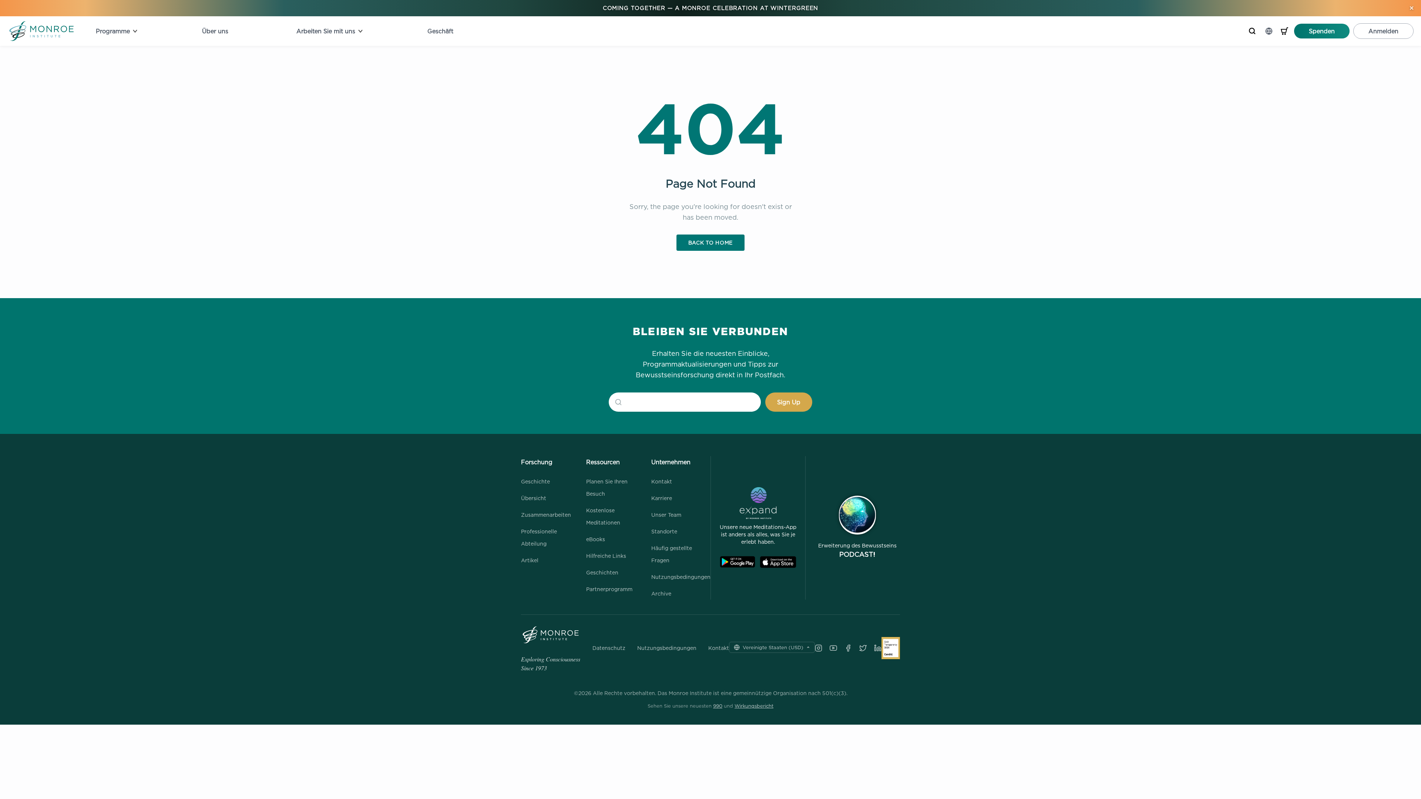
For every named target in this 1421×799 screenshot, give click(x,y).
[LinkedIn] (877, 648)
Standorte (664, 531)
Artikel (529, 560)
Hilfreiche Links (606, 556)
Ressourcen (603, 462)
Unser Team (666, 515)
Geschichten (602, 572)
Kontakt (661, 481)
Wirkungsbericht (754, 705)
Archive (661, 593)
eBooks (595, 539)
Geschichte (535, 481)
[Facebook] (848, 648)
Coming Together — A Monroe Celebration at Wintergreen (711, 8)
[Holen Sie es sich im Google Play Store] (737, 562)
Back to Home (710, 242)
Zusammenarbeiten (546, 515)
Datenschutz (608, 648)
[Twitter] (863, 648)
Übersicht (533, 498)
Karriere (661, 498)
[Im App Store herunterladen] (778, 562)
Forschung (536, 462)
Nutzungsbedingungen (680, 577)
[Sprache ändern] (1269, 31)
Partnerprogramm (609, 589)
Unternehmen (671, 462)
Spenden (1322, 31)
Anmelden (1383, 31)
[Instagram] (818, 648)
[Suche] (1252, 31)
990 (717, 705)
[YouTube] (833, 648)
